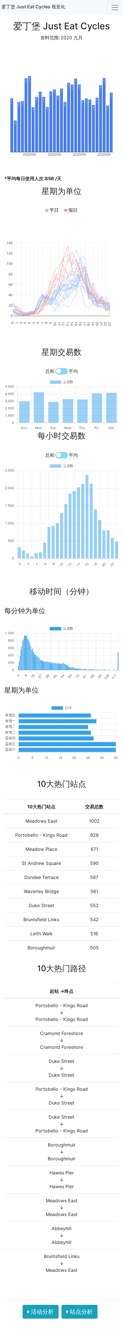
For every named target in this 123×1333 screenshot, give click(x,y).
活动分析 (42, 1311)
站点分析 (81, 1311)
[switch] (61, 371)
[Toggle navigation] (115, 7)
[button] (52, 210)
